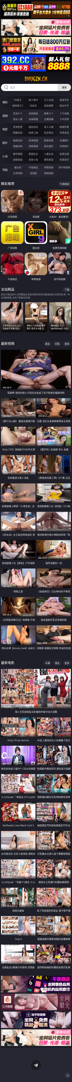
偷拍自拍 (33, 126)
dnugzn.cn (36, 78)
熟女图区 (48, 146)
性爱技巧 (64, 159)
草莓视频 (48, 167)
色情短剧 (48, 173)
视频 (5, 116)
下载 (67, 289)
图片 (5, 143)
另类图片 (64, 146)
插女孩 (17, 167)
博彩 (5, 102)
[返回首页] (67, 1075)
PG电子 (18, 99)
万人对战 (48, 99)
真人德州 (33, 99)
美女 (47, 343)
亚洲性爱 (17, 126)
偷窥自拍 (17, 140)
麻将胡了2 (17, 105)
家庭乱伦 (33, 153)
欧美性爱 (64, 126)
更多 (67, 343)
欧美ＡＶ (48, 113)
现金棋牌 (48, 105)
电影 (5, 129)
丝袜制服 (33, 119)
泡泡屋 (33, 173)
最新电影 (7, 663)
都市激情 (17, 153)
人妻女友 (48, 153)
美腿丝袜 (17, 146)
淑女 (57, 663)
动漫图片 (64, 140)
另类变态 (64, 132)
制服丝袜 (17, 132)
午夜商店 (33, 167)
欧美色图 (48, 140)
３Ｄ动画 (64, 113)
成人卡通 (48, 126)
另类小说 (33, 159)
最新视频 (7, 343)
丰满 (47, 663)
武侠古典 (64, 153)
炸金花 (33, 105)
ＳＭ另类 (64, 119)
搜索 (64, 87)
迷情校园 (17, 159)
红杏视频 (17, 173)
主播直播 (48, 119)
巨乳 (57, 343)
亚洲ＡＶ (17, 113)
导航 (5, 170)
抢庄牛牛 (64, 105)
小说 (5, 156)
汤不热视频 (64, 167)
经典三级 (33, 132)
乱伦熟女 (48, 132)
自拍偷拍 (33, 113)
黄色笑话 (48, 159)
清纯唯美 (33, 146)
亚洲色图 (33, 140)
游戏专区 (64, 99)
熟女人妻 (17, 119)
